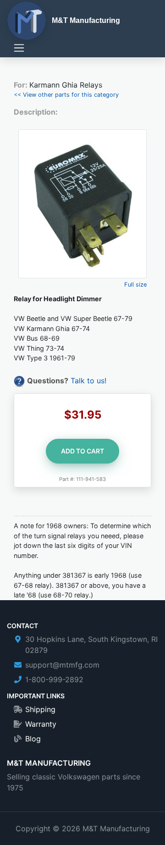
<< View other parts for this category (66, 94)
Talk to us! (88, 380)
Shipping (40, 709)
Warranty (40, 724)
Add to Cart (82, 451)
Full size (135, 284)
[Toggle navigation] (19, 48)
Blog (33, 738)
